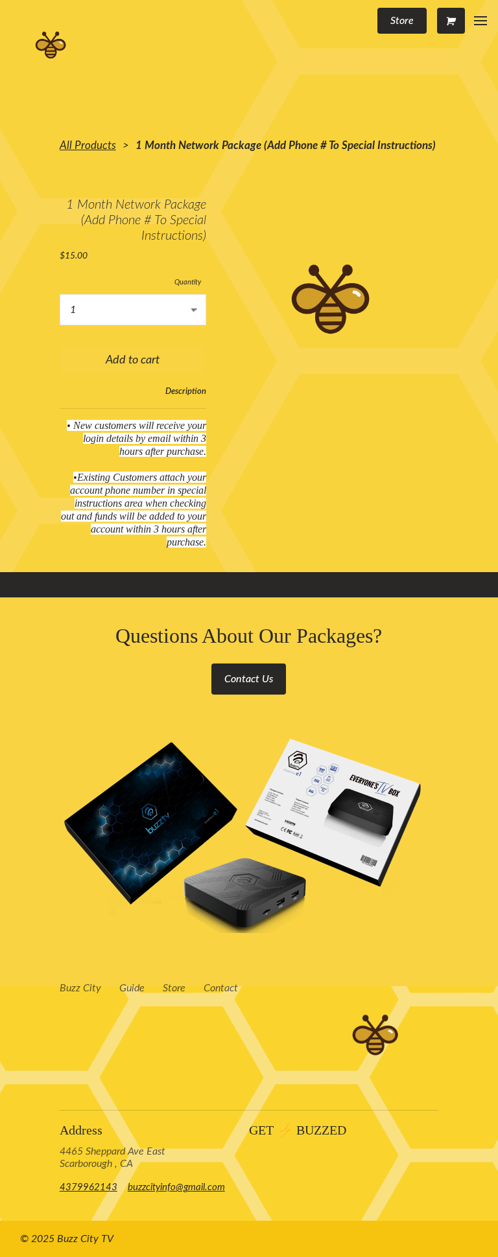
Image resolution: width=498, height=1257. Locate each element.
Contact (221, 988)
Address (81, 1130)
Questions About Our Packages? (248, 635)
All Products (88, 145)
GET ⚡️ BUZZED (297, 1130)
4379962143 (88, 1187)
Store (174, 988)
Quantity (187, 282)
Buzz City (80, 988)
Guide (132, 988)
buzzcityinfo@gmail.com (176, 1187)
